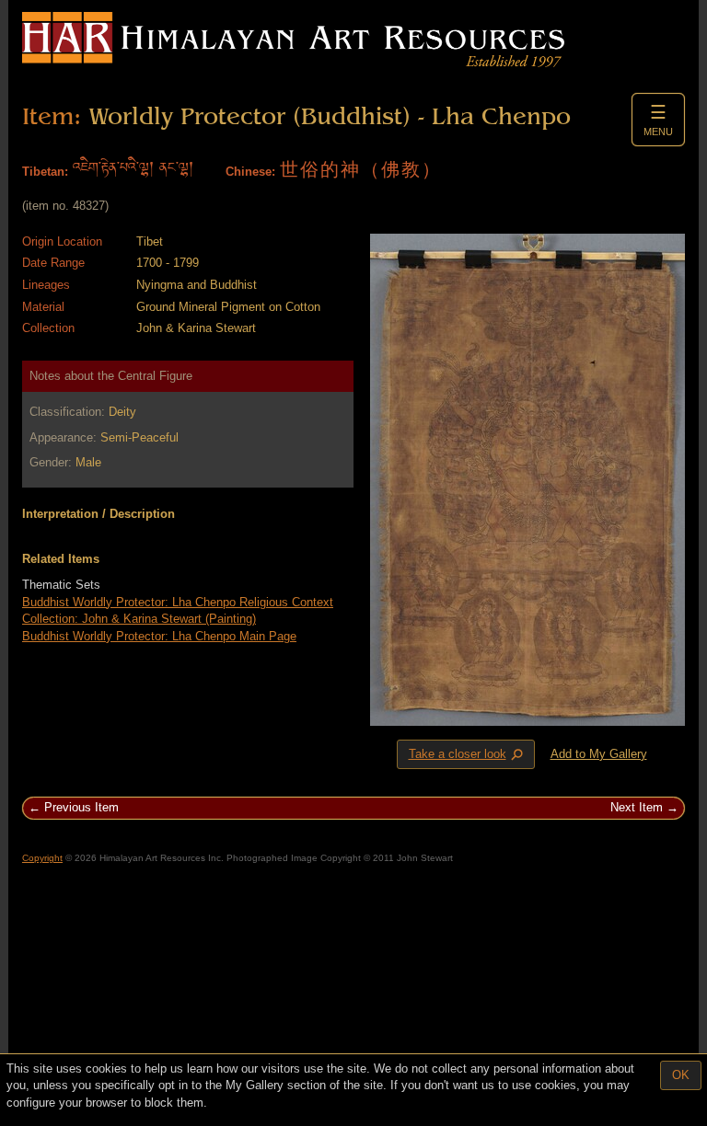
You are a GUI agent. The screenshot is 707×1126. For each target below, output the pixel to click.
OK (681, 1075)
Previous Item (81, 807)
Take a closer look (468, 755)
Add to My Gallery (599, 754)
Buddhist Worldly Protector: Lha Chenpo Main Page (159, 636)
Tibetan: (45, 171)
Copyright (42, 858)
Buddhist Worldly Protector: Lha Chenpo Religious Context (177, 602)
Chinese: (250, 171)
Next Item (636, 807)
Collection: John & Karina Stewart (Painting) (139, 619)
